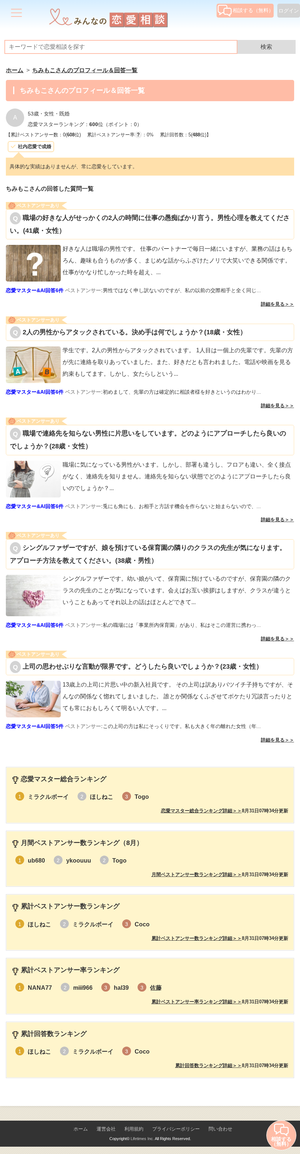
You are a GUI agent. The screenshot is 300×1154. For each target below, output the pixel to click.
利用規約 (133, 1129)
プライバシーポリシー (176, 1129)
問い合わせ (220, 1129)
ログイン (288, 11)
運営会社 (106, 1129)
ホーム (81, 1129)
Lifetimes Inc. (142, 1138)
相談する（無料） (253, 10)
